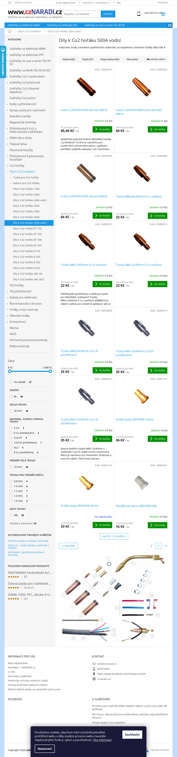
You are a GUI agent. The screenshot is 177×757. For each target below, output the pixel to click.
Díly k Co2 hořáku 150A (26, 188)
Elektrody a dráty (21, 138)
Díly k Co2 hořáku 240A (26, 194)
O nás (120, 2)
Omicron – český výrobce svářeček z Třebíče (28, 546)
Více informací (102, 740)
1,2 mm (20, 491)
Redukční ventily (20, 116)
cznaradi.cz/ (104, 679)
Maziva (14, 328)
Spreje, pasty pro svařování (27, 110)
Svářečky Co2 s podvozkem (27, 76)
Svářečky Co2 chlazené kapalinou (24, 90)
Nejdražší (87, 59)
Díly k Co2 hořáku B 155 (26, 251)
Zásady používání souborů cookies (28, 684)
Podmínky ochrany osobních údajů (28, 680)
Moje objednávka (66, 2)
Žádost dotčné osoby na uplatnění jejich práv (34, 689)
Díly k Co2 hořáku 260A (26, 211)
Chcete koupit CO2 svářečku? (108, 722)
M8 (19, 515)
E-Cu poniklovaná (26, 432)
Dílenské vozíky (19, 316)
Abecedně (132, 59)
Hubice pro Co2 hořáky (26, 183)
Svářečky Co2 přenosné (25, 82)
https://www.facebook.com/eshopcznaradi (121, 673)
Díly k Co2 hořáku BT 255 (27, 234)
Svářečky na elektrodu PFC (27, 55)
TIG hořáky (17, 285)
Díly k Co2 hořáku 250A (26, 205)
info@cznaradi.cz (107, 663)
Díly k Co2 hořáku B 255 (26, 256)
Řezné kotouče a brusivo (26, 303)
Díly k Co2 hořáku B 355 (26, 268)
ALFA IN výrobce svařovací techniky (28, 541)
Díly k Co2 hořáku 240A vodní (30, 200)
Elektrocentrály (19, 346)
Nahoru (70, 545)
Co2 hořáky (17, 165)
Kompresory (18, 322)
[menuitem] (24, 25)
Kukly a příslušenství (23, 104)
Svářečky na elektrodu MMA (28, 49)
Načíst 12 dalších (114, 536)
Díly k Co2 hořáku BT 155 (27, 228)
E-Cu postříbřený (26, 452)
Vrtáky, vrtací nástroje (24, 309)
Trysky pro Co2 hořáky (26, 177)
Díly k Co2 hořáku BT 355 (27, 245)
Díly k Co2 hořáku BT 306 (27, 239)
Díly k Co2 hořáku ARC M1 (28, 273)
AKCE (13, 334)
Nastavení (45, 749)
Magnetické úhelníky (23, 122)
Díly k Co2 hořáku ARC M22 (28, 279)
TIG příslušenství (20, 291)
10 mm (21, 466)
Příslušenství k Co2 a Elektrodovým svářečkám (26, 130)
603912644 (103, 668)
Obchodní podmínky (19, 676)
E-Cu (19, 427)
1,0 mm (20, 486)
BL (18, 396)
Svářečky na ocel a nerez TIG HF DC (30, 62)
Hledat (108, 14)
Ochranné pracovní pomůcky (28, 340)
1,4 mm (20, 495)
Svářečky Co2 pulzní (22, 98)
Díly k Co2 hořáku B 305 (26, 262)
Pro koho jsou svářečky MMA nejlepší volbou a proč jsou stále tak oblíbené (129, 707)
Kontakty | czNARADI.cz (96, 2)
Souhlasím (132, 734)
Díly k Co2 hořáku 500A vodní (30, 222)
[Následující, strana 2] (159, 546)
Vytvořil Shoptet (160, 749)
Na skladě (22, 382)
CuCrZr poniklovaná (28, 442)
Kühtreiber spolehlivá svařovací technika (26, 553)
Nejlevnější (68, 59)
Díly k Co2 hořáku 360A (26, 217)
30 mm (21, 410)
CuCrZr (20, 437)
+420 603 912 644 (146, 12)
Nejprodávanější (109, 59)
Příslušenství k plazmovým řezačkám (27, 157)
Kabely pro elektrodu (23, 297)
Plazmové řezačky (21, 150)
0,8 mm (20, 481)
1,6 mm (20, 500)
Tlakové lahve (18, 144)
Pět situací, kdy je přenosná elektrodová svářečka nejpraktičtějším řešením (130, 716)
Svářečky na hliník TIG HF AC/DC (30, 70)
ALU (18, 447)
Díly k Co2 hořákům (22, 172)
